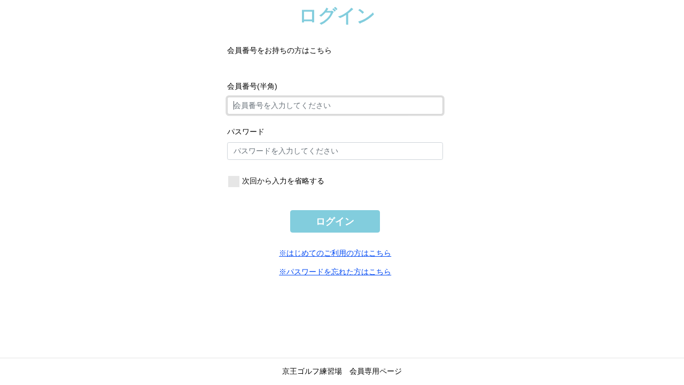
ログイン (335, 221)
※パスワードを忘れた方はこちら (335, 271)
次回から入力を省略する (283, 180)
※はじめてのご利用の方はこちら (335, 253)
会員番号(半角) (252, 86)
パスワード (246, 131)
